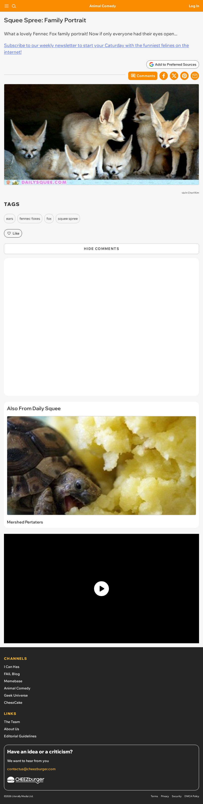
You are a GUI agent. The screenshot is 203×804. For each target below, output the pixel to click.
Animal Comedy (102, 6)
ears (9, 218)
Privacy (165, 796)
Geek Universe (16, 695)
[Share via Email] (195, 76)
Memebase (13, 681)
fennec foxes (30, 218)
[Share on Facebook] (163, 76)
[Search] (13, 5)
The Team (12, 722)
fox (49, 218)
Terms (154, 796)
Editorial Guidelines (20, 736)
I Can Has (11, 666)
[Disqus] (101, 329)
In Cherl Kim (192, 192)
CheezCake (13, 702)
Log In (194, 6)
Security (176, 796)
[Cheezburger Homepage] (101, 781)
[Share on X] (174, 76)
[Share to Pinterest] (184, 76)
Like (16, 233)
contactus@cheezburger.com (31, 769)
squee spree (68, 218)
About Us (11, 729)
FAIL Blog (12, 674)
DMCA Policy (191, 796)
